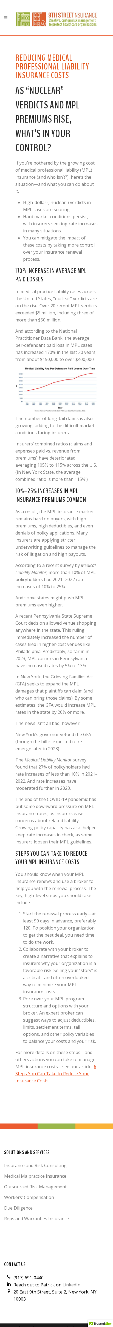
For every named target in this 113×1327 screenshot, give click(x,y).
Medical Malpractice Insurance (35, 1176)
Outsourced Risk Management (35, 1187)
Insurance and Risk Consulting (35, 1165)
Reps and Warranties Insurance (36, 1219)
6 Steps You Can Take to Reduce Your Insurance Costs (55, 1074)
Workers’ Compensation (29, 1197)
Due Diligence (18, 1208)
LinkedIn (71, 1285)
